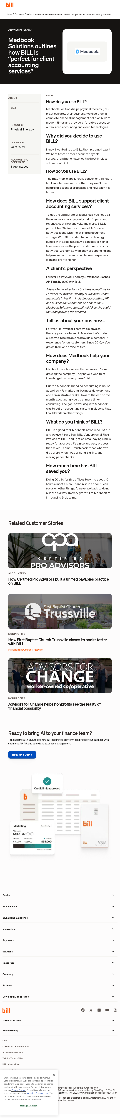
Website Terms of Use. (38, 1093)
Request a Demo (22, 754)
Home (9, 14)
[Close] (53, 1074)
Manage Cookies (28, 1106)
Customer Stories (23, 14)
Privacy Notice (19, 1090)
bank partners (61, 1093)
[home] (11, 5)
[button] (111, 5)
